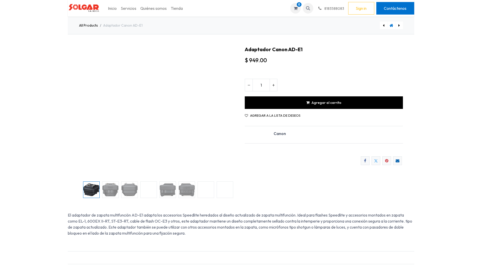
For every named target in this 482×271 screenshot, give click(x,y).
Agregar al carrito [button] (326, 102)
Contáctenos (395, 8)
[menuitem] (112, 8)
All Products (88, 25)
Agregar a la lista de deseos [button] (275, 115)
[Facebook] (365, 160)
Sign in (361, 8)
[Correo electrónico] (397, 160)
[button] (308, 8)
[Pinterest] (386, 160)
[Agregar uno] (273, 85)
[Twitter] (376, 160)
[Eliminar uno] (249, 85)
